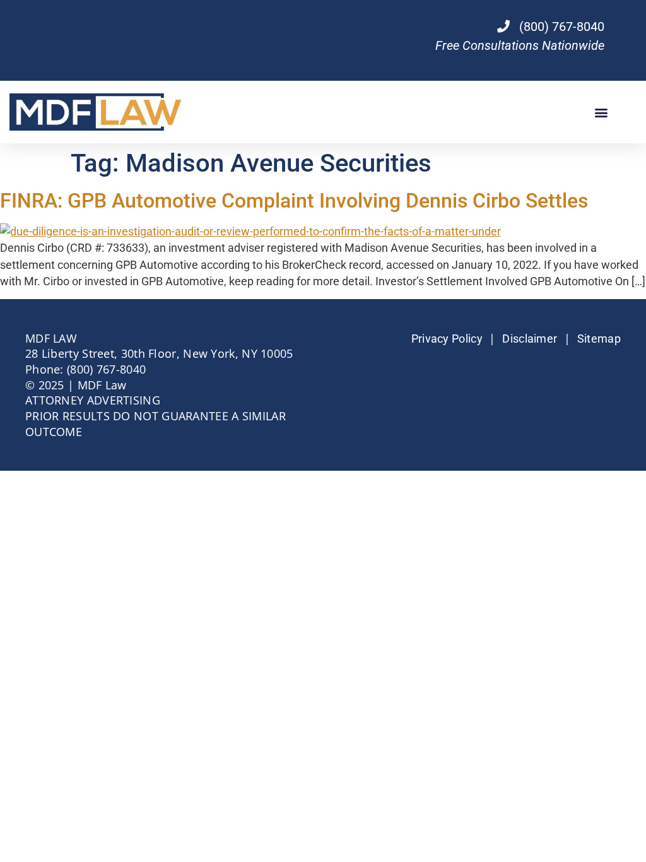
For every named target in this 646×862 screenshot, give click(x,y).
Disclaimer (529, 339)
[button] (600, 112)
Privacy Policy (447, 339)
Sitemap (599, 339)
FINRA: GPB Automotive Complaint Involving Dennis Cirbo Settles (294, 201)
